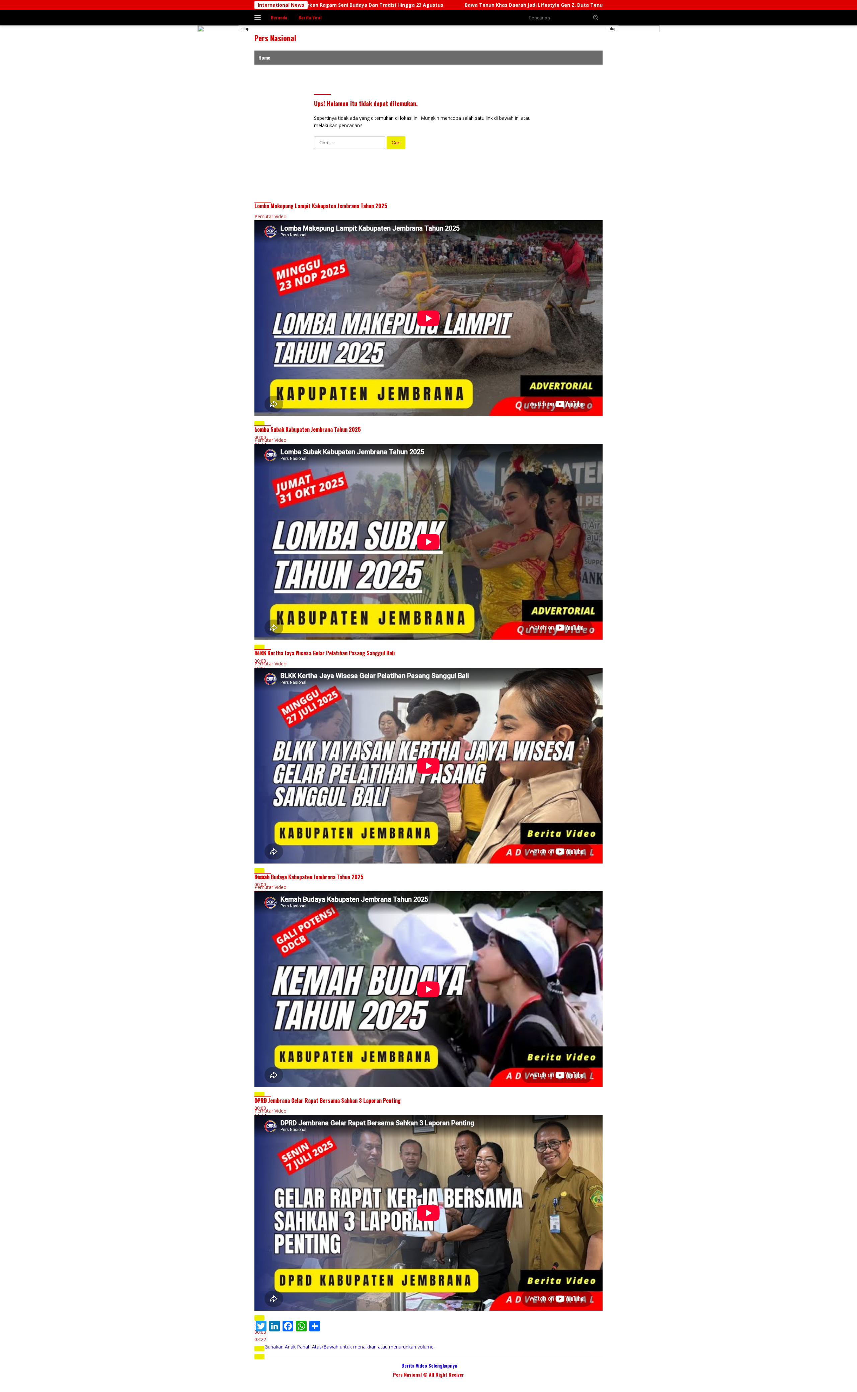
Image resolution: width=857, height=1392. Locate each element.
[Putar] (259, 423)
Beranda (279, 17)
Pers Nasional (275, 37)
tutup (244, 28)
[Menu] (258, 17)
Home (264, 57)
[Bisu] (259, 1348)
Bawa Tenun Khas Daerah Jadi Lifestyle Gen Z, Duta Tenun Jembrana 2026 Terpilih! (402, 5)
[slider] (349, 1346)
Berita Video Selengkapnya (429, 1365)
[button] (596, 17)
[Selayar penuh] (259, 1356)
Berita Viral (310, 17)
